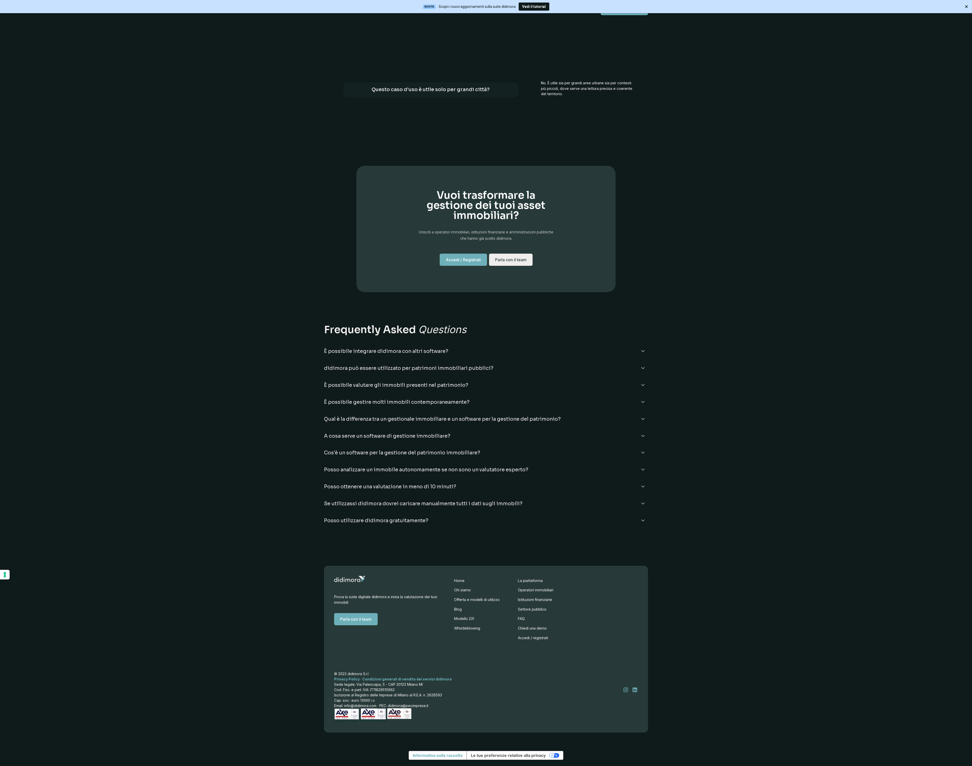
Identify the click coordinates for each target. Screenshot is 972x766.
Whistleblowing (467, 628)
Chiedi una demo (532, 628)
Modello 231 (464, 618)
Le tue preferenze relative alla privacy (508, 755)
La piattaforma (530, 580)
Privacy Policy (347, 679)
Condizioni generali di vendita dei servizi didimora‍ (407, 679)
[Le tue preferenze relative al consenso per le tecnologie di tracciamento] (5, 574)
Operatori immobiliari (535, 590)
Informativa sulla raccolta (437, 755)
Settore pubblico (532, 609)
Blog (458, 609)
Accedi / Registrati (463, 259)
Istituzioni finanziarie (535, 599)
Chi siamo (462, 590)
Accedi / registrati (533, 638)
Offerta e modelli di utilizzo (477, 599)
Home (459, 580)
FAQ (521, 618)
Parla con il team (356, 619)
